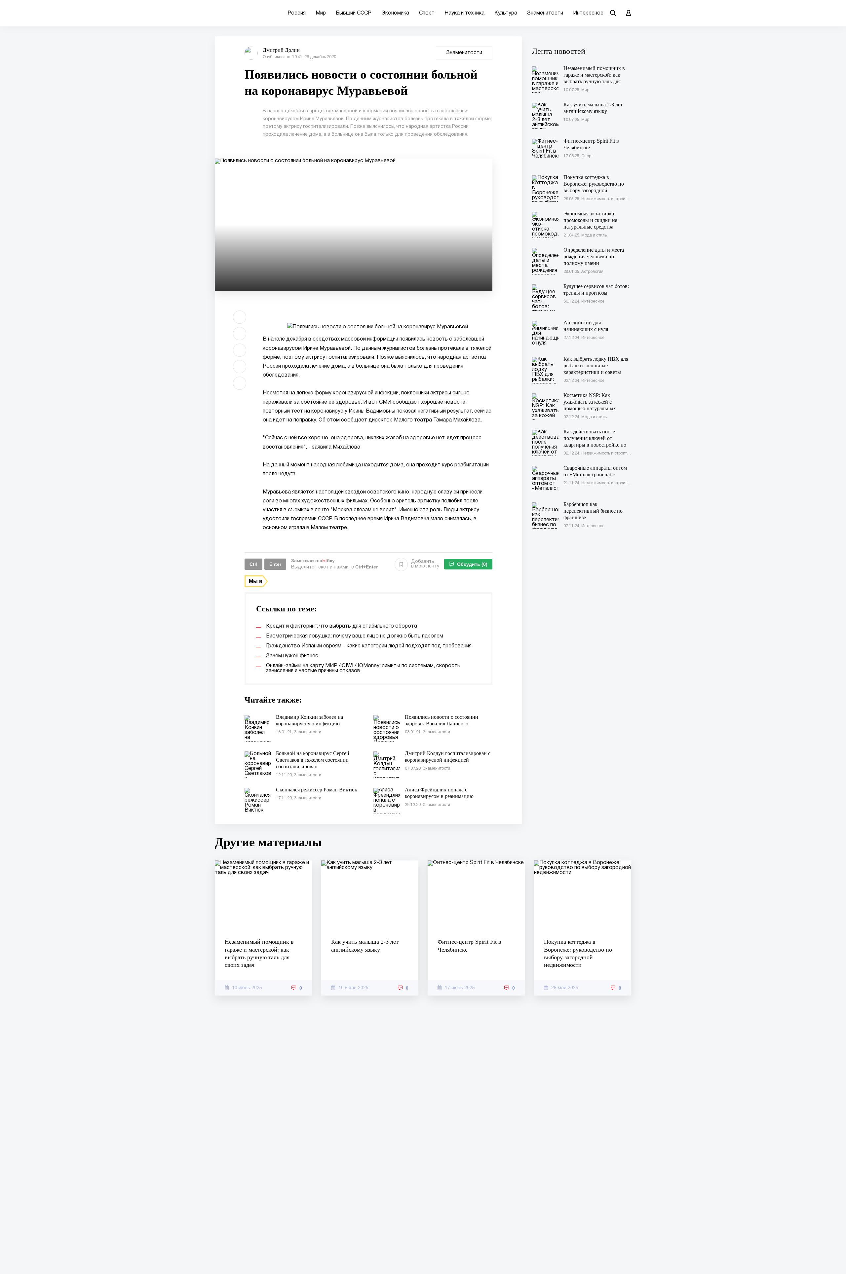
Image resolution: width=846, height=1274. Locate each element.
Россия (297, 13)
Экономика (395, 13)
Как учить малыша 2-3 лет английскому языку (365, 945)
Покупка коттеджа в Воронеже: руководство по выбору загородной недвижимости (578, 953)
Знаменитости (545, 13)
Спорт (427, 13)
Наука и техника (464, 13)
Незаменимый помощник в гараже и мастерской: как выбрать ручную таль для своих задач (259, 953)
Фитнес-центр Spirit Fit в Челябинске (469, 945)
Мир (321, 13)
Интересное (588, 13)
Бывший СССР (353, 13)
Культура (505, 13)
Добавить (425, 564)
